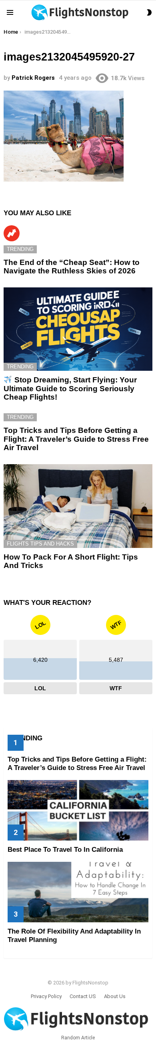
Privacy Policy (46, 996)
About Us (115, 996)
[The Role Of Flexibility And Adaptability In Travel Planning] (78, 892)
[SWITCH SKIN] (149, 12)
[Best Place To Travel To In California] (78, 810)
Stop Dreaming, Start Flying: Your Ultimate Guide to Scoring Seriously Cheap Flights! (70, 388)
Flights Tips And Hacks (40, 544)
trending (20, 249)
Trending (12, 233)
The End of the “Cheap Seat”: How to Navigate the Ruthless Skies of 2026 (72, 266)
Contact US (83, 996)
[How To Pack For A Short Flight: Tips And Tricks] (78, 506)
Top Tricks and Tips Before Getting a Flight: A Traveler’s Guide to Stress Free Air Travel (76, 439)
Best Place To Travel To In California (65, 849)
